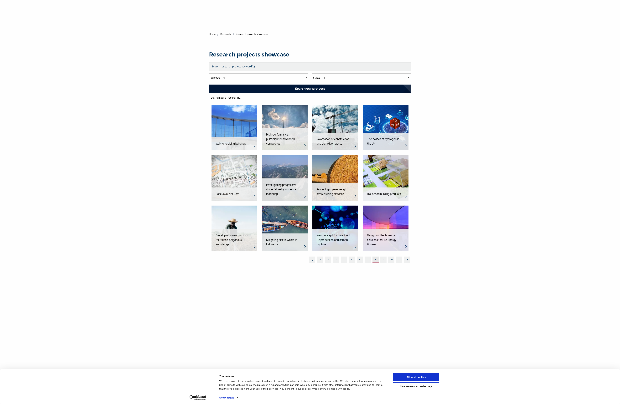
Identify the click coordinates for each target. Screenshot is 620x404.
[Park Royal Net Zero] (234, 177)
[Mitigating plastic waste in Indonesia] (285, 228)
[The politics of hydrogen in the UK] (386, 127)
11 (399, 259)
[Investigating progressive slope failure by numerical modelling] (285, 177)
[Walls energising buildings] (234, 127)
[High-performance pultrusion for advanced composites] (285, 127)
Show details (226, 397)
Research (225, 34)
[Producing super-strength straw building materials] (335, 177)
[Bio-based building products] (386, 177)
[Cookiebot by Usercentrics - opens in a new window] (198, 397)
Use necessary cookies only (416, 386)
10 (391, 259)
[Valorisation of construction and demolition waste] (335, 127)
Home (212, 34)
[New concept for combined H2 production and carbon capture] (335, 228)
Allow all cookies (416, 377)
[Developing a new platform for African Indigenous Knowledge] (234, 228)
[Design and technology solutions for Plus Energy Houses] (386, 228)
